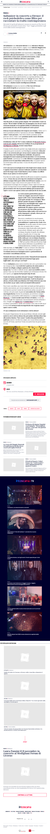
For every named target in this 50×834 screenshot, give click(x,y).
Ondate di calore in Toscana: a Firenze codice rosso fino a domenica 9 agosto (23, 673)
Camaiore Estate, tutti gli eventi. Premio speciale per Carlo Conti (23, 558)
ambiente (5, 4)
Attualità (6, 670)
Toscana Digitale (14, 7)
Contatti (41, 825)
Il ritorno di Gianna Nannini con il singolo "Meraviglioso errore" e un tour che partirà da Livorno (36, 426)
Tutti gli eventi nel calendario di (18, 400)
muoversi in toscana (35, 7)
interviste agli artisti (35, 408)
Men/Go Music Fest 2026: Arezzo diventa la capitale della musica (23, 635)
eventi (41, 7)
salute (35, 4)
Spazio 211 (18, 301)
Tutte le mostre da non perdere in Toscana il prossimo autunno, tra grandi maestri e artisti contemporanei (23, 729)
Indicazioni (40, 394)
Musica (5, 13)
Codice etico (21, 825)
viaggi (41, 4)
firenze (25, 408)
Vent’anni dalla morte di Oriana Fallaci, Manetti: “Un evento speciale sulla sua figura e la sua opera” (24, 701)
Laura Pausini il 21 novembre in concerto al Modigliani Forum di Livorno (22, 753)
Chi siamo (36, 825)
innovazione (20, 4)
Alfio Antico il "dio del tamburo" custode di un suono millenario (21, 532)
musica (32, 4)
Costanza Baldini (12, 33)
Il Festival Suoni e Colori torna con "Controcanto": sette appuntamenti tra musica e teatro (35, 463)
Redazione (9, 442)
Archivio (5, 827)
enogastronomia (14, 4)
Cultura (5, 698)
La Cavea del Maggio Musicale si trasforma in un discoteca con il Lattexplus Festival (13, 446)
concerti (11, 408)
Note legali (5, 825)
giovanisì (29, 7)
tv (42, 4)
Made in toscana (27, 4)
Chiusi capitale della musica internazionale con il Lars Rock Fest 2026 (23, 609)
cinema (25, 7)
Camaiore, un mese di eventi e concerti (18, 507)
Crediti (26, 825)
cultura (8, 4)
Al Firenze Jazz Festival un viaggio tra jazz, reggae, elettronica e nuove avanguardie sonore (21, 583)
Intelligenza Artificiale (11, 146)
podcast (45, 4)
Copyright (31, 825)
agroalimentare (21, 7)
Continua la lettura (25, 795)
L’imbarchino (28, 301)
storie (38, 4)
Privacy (10, 825)
